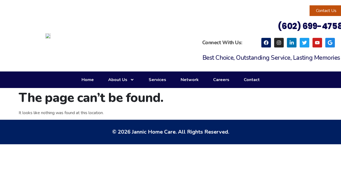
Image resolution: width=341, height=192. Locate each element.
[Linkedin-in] (292, 42)
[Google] (330, 42)
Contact (252, 80)
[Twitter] (304, 42)
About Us (117, 80)
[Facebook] (266, 42)
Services (157, 80)
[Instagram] (279, 42)
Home (88, 80)
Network (190, 80)
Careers (221, 80)
